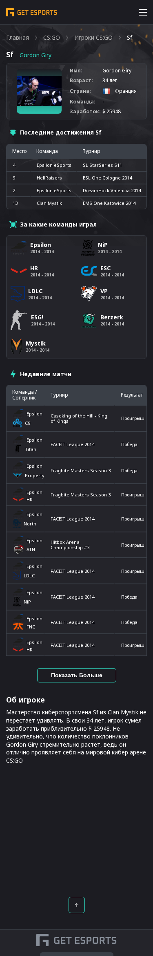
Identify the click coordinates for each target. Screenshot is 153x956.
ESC (105, 268)
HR (30, 499)
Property (33, 475)
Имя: (76, 70)
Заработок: (85, 111)
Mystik (36, 343)
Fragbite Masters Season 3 (81, 470)
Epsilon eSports (54, 165)
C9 (27, 423)
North (30, 524)
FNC (31, 627)
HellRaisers (49, 177)
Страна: (80, 91)
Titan (30, 449)
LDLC (29, 575)
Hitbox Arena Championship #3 (70, 544)
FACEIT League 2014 (72, 444)
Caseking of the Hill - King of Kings (79, 418)
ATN (31, 549)
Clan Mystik (49, 203)
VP (104, 291)
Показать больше (76, 675)
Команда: (82, 102)
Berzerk (111, 317)
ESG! (37, 317)
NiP (27, 602)
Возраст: (81, 80)
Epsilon (34, 414)
